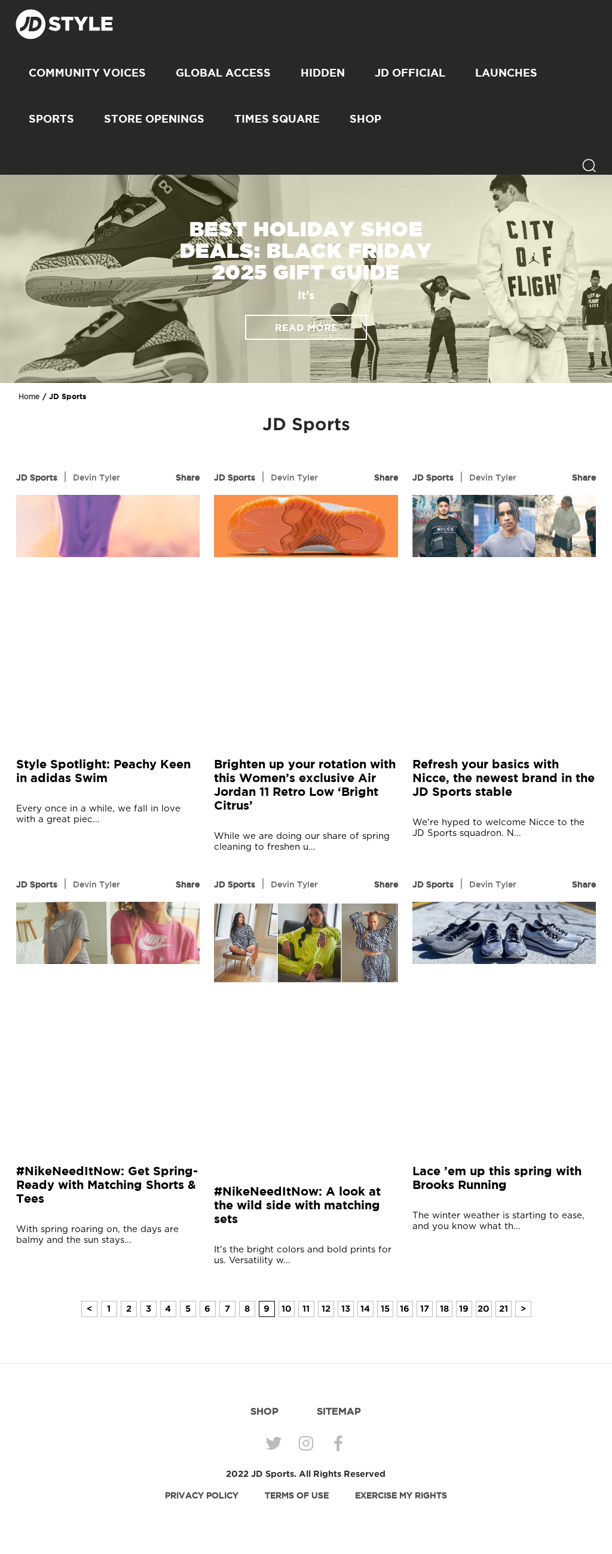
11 (306, 1308)
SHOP (365, 118)
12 (326, 1308)
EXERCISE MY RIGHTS (401, 1495)
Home (29, 396)
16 (404, 1308)
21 (503, 1308)
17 (424, 1308)
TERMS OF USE (297, 1495)
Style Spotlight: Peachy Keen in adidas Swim (103, 770)
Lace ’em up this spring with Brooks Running (497, 1177)
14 (365, 1308)
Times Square (277, 118)
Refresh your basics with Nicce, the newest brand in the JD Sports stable (503, 777)
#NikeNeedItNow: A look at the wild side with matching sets (297, 1204)
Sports (51, 118)
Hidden (323, 72)
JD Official (410, 72)
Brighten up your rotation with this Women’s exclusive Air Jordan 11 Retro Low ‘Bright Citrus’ (305, 784)
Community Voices (87, 72)
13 (345, 1308)
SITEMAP (339, 1411)
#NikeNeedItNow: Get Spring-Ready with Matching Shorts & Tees (107, 1184)
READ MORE (306, 327)
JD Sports (36, 477)
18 (444, 1308)
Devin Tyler (96, 477)
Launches (506, 72)
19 (464, 1308)
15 (385, 1308)
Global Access (223, 72)
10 (286, 1308)
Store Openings (154, 118)
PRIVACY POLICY (201, 1495)
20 (483, 1308)
